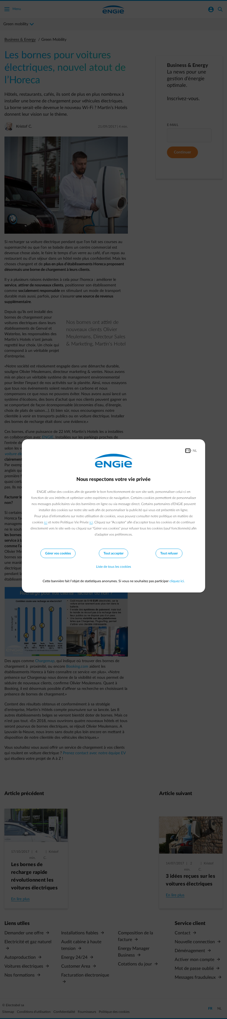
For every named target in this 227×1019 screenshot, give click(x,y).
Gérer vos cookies (58, 553)
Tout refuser (169, 553)
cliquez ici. (177, 581)
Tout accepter (113, 553)
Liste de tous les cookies (113, 566)
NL (195, 450)
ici (45, 522)
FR (188, 450)
